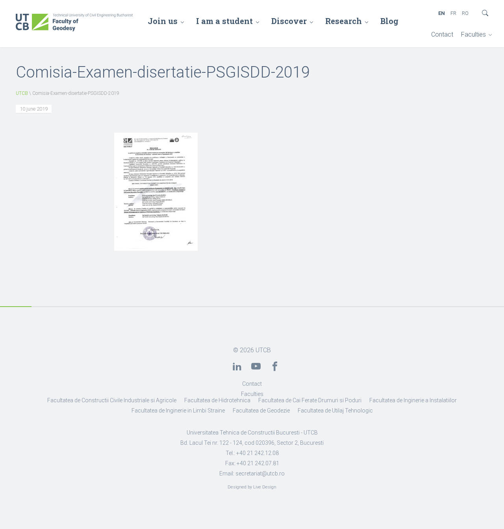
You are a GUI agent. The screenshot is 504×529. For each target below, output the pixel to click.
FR (453, 13)
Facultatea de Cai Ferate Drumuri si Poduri (309, 400)
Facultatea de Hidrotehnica (217, 400)
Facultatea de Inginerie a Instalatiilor (413, 400)
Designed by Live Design (252, 487)
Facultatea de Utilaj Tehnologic (335, 410)
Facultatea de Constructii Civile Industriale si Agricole (111, 400)
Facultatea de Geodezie (261, 410)
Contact (442, 34)
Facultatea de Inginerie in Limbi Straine (178, 410)
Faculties (473, 34)
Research (343, 21)
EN (441, 13)
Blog (389, 21)
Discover (289, 21)
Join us (163, 21)
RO (465, 13)
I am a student (224, 21)
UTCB (22, 93)
